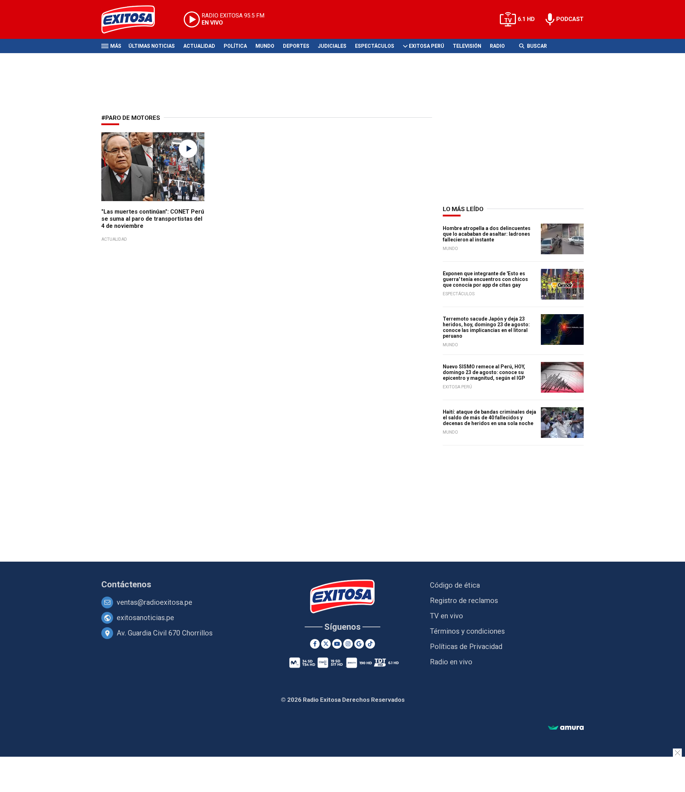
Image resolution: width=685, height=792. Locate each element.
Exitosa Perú (426, 46)
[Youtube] (337, 644)
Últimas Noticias (151, 46)
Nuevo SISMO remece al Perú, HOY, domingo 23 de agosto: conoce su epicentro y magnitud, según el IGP (484, 372)
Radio (497, 46)
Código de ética (455, 585)
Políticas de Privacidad (466, 646)
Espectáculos (374, 46)
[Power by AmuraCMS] (566, 728)
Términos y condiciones (467, 631)
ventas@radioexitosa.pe (154, 602)
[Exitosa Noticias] (133, 19)
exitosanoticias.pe (145, 617)
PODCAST (570, 19)
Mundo (264, 46)
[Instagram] (348, 644)
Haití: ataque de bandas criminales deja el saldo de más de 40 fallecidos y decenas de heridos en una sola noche (489, 417)
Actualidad (199, 46)
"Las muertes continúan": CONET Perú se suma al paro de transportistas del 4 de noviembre (152, 218)
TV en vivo (446, 616)
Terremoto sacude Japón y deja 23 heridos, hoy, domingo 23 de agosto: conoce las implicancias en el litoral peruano (486, 327)
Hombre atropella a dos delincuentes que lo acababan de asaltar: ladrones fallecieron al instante (487, 233)
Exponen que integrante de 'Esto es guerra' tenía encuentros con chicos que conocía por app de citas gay (485, 279)
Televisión (467, 46)
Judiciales (332, 46)
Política (235, 46)
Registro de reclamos (464, 600)
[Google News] (359, 644)
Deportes (296, 46)
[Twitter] (326, 644)
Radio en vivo (451, 662)
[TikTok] (370, 644)
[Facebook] (315, 644)
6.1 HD (526, 19)
